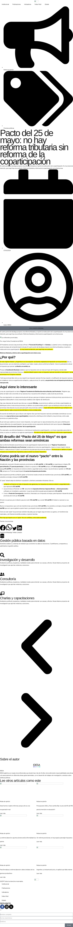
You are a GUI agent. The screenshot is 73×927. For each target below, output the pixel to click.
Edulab (47, 4)
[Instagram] (6, 907)
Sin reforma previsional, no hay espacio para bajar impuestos (54, 838)
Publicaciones (16, 4)
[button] (3, 529)
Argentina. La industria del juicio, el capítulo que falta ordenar (54, 869)
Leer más (2, 813)
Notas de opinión (9, 70)
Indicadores (27, 4)
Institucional (5, 4)
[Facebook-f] (2, 907)
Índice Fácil (38, 4)
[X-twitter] (11, 907)
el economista (9, 521)
